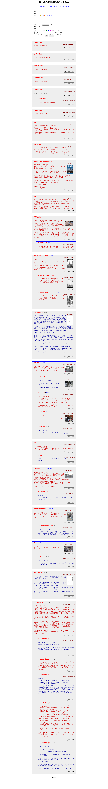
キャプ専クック (52, 255)
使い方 (55, 6)
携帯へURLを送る (62, 6)
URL (46, 217)
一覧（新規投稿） (41, 6)
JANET (43, 217)
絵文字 (42, 15)
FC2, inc (53, 787)
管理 (69, 6)
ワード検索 (50, 6)
